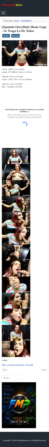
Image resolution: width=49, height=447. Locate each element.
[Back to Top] (45, 442)
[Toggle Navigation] (3, 13)
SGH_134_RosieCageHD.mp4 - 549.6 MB (17, 365)
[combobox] (13, 377)
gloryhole (15, 36)
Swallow (6, 36)
